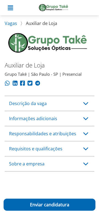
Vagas (11, 23)
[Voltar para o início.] (53, 7)
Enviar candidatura (49, 205)
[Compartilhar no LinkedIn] (15, 84)
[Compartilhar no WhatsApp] (7, 84)
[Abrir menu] (10, 7)
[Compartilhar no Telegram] (37, 84)
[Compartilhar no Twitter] (29, 84)
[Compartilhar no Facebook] (22, 84)
